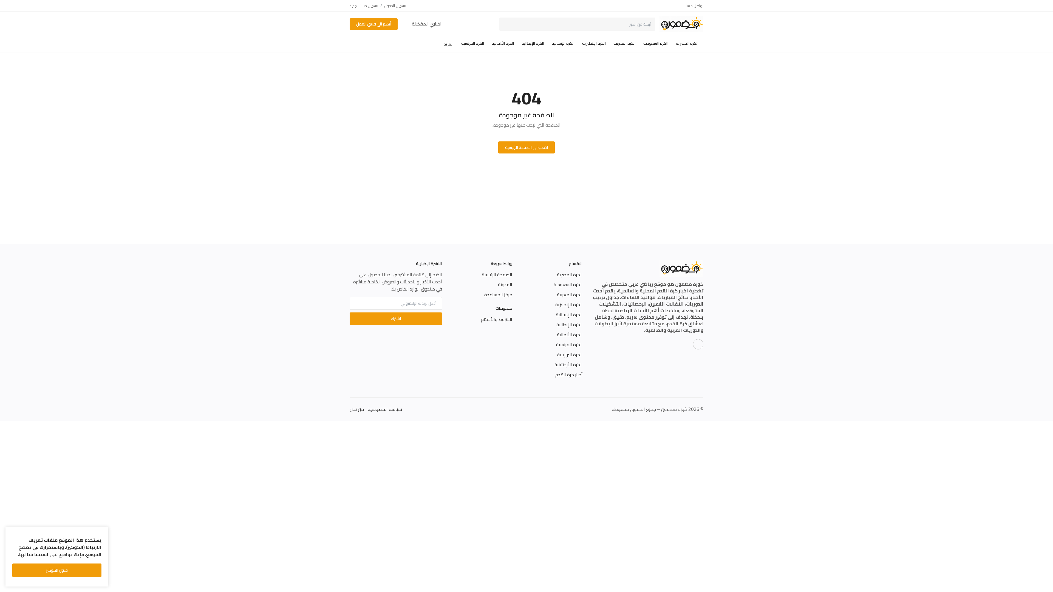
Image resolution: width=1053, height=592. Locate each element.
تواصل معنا (694, 5)
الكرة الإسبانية (563, 43)
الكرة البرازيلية (570, 354)
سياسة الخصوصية (385, 409)
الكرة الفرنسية (472, 43)
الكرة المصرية (687, 43)
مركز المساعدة (498, 294)
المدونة (505, 284)
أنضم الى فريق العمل (373, 24)
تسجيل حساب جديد (364, 5)
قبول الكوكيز (57, 570)
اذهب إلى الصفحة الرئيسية (526, 147)
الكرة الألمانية (503, 43)
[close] (103, 532)
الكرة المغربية (624, 43)
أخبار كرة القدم (569, 374)
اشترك (396, 318)
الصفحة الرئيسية (497, 274)
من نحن (357, 409)
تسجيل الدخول (395, 5)
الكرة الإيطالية (533, 43)
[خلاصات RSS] (698, 344)
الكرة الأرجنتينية (568, 364)
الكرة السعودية (655, 43)
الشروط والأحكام (496, 319)
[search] (507, 24)
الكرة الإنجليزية (594, 43)
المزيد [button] (448, 44)
